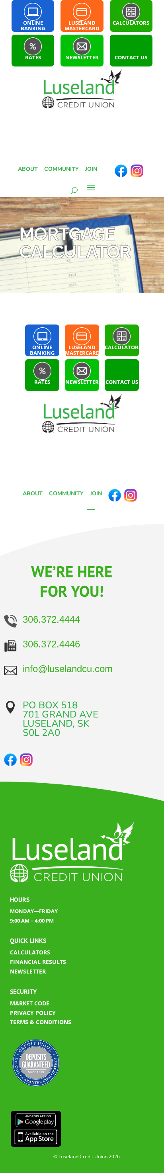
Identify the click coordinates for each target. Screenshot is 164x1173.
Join (91, 169)
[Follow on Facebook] (121, 170)
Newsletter (82, 57)
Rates (33, 57)
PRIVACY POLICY (33, 1013)
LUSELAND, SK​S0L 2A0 (56, 728)
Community (61, 169)
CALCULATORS (30, 952)
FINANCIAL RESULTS (38, 962)
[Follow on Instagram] (137, 170)
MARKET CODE (29, 1003)
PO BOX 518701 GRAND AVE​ (60, 710)
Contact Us (131, 57)
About (28, 169)
